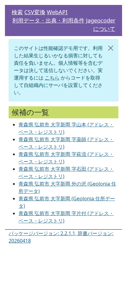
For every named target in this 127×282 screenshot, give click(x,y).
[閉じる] (110, 48)
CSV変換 (34, 12)
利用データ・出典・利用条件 (48, 20)
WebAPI (57, 12)
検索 (17, 12)
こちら (52, 77)
